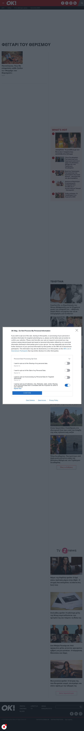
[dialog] (42, 365)
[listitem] (42, 359)
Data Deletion (30, 400)
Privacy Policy (53, 400)
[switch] (67, 363)
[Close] (77, 331)
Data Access (42, 400)
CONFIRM (27, 393)
